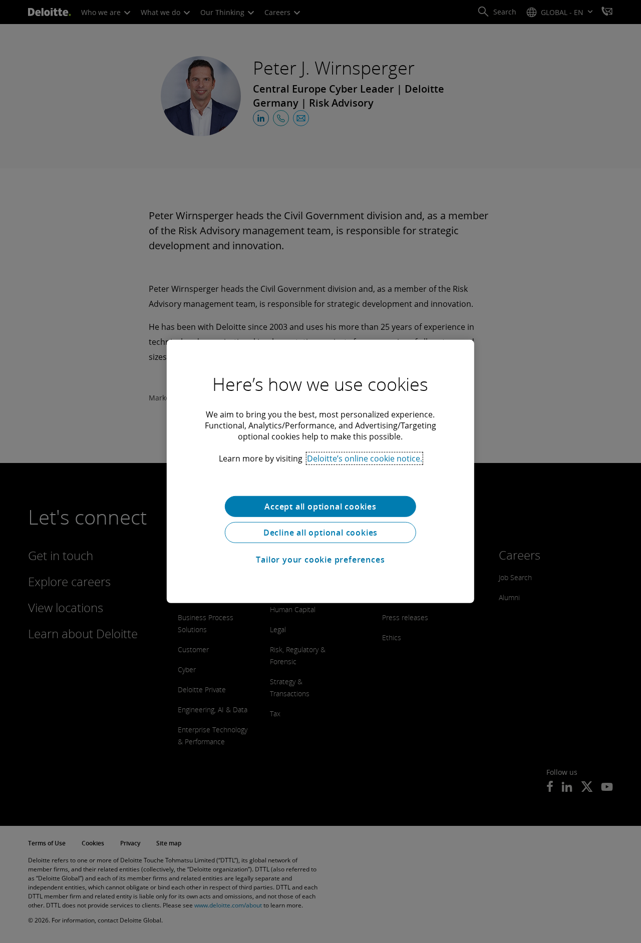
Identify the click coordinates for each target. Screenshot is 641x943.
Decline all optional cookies (320, 532)
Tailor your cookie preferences (320, 559)
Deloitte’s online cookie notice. (364, 458)
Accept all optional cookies (320, 506)
